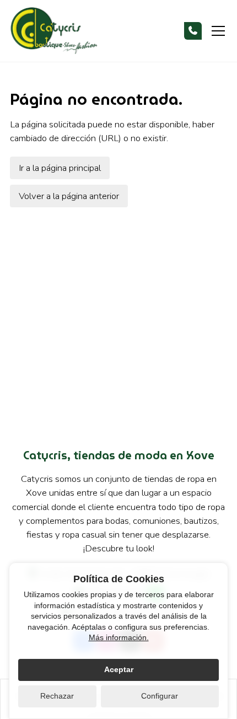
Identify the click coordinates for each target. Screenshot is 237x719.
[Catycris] (54, 31)
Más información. (119, 637)
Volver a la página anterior (69, 196)
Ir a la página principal (60, 168)
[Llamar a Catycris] (193, 31)
